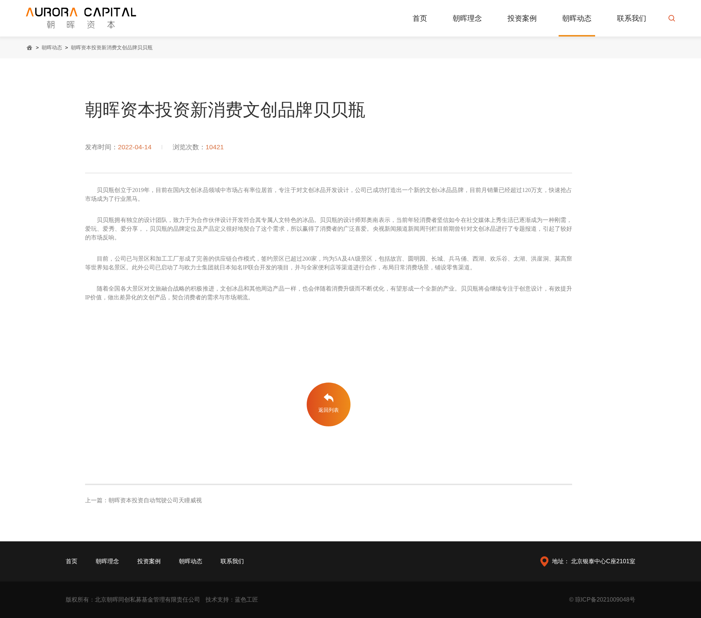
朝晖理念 (467, 18)
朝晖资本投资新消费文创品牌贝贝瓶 (112, 47)
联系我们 (631, 18)
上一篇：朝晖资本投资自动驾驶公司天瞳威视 (143, 500)
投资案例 (522, 18)
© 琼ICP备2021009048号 (602, 599)
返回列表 (328, 410)
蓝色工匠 (246, 599)
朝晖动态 (576, 18)
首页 (420, 18)
